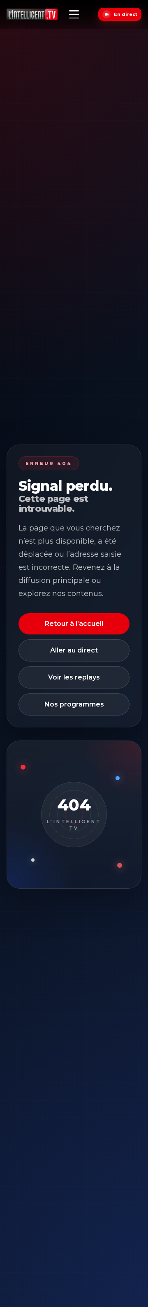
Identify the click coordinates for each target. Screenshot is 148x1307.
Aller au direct (74, 650)
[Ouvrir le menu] (74, 14)
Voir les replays (74, 677)
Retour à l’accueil (74, 624)
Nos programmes (74, 704)
